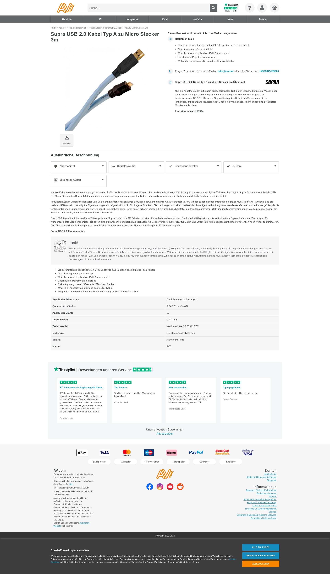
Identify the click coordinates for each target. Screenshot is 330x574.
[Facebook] (149, 489)
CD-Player (204, 462)
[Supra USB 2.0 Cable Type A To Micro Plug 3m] (107, 89)
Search (213, 8)
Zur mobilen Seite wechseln (264, 518)
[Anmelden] (262, 7)
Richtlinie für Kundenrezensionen (261, 509)
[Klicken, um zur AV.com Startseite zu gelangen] (66, 8)
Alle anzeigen (165, 433)
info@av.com (225, 71)
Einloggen (272, 480)
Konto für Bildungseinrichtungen (261, 477)
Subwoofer (125, 462)
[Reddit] (180, 489)
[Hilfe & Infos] (249, 7)
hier (71, 484)
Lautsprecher (99, 462)
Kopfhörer (230, 462)
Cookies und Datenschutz (264, 505)
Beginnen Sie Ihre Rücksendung (261, 490)
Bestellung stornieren (267, 493)
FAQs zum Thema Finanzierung (262, 502)
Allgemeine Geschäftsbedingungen (260, 499)
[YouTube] (170, 489)
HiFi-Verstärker (152, 462)
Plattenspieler (178, 462)
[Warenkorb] (274, 8)
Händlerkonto (270, 474)
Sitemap (273, 512)
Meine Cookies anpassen (260, 555)
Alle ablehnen (261, 547)
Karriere (273, 496)
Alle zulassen (260, 564)
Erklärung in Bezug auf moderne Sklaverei (257, 515)
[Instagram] (160, 489)
